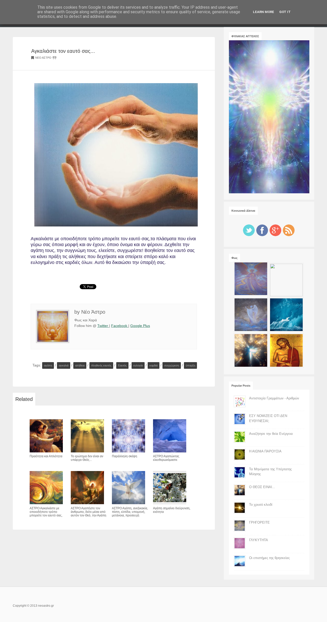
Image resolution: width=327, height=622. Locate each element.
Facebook (119, 326)
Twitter (103, 326)
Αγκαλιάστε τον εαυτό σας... (63, 51)
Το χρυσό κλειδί (260, 504)
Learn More (263, 12)
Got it (285, 12)
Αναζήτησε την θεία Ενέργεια (271, 434)
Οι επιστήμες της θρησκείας (269, 558)
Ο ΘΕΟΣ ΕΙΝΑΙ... (262, 487)
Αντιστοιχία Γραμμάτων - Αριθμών (274, 398)
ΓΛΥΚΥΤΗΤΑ (258, 540)
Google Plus (140, 326)
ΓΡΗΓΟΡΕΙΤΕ (259, 522)
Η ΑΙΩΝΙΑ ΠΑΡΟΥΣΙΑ (265, 451)
